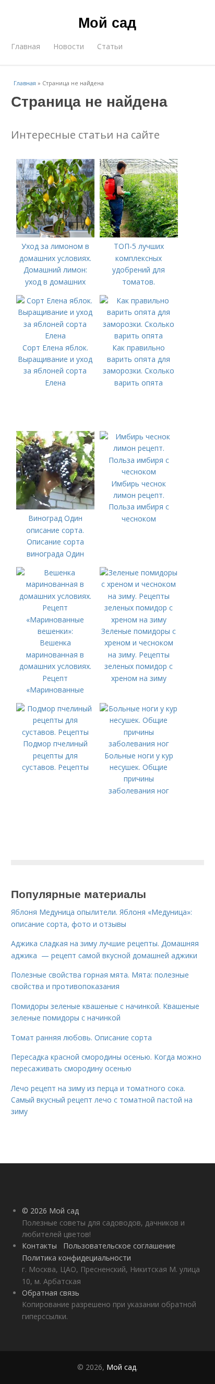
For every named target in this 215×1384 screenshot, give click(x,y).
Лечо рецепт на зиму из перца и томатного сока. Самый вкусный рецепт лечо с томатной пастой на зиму (102, 1100)
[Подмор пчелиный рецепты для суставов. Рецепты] (55, 732)
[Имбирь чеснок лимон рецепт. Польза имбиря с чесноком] (139, 472)
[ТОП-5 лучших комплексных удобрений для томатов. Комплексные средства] (139, 235)
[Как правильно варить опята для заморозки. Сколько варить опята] (139, 336)
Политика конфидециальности (76, 1258)
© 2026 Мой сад (50, 1211)
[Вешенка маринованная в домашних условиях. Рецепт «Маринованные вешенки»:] (55, 631)
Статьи (110, 46)
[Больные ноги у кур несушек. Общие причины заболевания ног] (139, 743)
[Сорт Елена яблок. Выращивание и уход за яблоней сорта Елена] (55, 336)
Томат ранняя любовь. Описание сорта (81, 1037)
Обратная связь (50, 1293)
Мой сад (107, 22)
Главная (25, 46)
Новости (68, 46)
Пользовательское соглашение (119, 1246)
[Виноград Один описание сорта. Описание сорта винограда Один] (55, 507)
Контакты (39, 1246)
